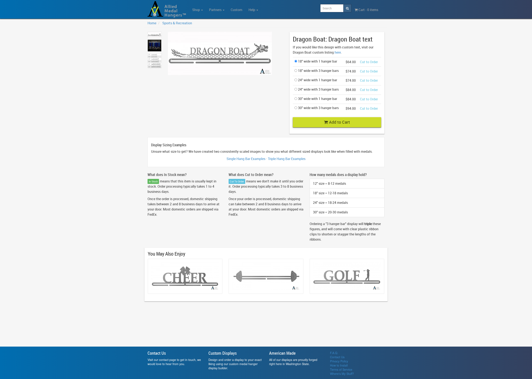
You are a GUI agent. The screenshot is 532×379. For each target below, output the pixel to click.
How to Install (339, 365)
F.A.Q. (334, 353)
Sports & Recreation (177, 23)
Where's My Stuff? (342, 374)
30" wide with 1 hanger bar (317, 98)
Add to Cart (339, 122)
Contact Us (337, 357)
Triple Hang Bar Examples (286, 158)
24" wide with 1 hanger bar (317, 80)
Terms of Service (341, 369)
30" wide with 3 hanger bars (318, 108)
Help (252, 9)
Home (152, 23)
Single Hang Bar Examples (246, 158)
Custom (236, 9)
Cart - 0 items (368, 9)
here (338, 52)
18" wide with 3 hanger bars (318, 70)
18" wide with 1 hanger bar (317, 61)
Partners (215, 9)
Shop (196, 9)
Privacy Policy (339, 361)
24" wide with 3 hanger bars (318, 89)
